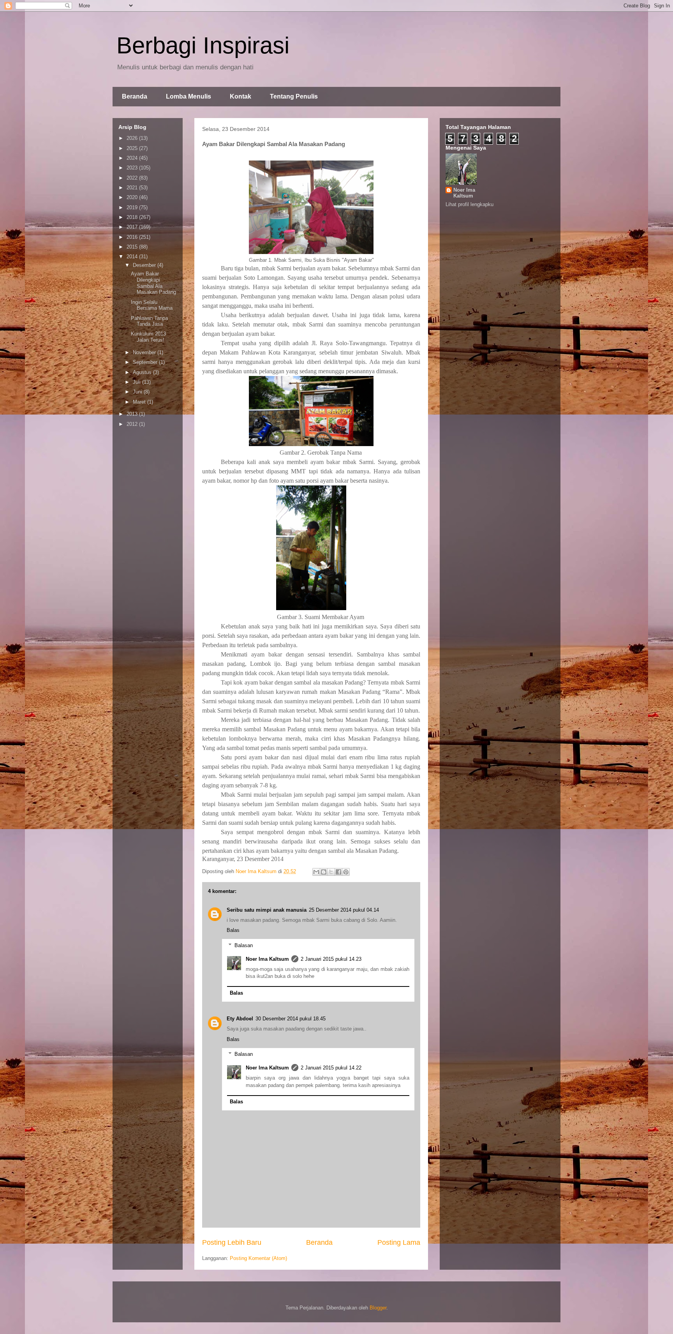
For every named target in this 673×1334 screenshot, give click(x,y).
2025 (133, 148)
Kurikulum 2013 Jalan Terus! (148, 337)
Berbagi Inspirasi (202, 45)
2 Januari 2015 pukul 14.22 (331, 1068)
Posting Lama (398, 1242)
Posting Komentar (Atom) (258, 1258)
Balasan (243, 945)
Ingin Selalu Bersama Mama (152, 305)
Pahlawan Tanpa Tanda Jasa (149, 321)
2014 (133, 256)
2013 (133, 414)
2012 (133, 424)
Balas (233, 930)
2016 (133, 237)
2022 (133, 178)
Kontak (240, 96)
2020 (133, 197)
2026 (133, 138)
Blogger (378, 1308)
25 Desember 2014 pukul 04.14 (344, 910)
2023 (133, 168)
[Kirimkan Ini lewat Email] (316, 872)
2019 (133, 207)
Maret (140, 402)
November (145, 352)
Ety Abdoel (240, 1019)
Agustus (143, 372)
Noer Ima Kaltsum (267, 959)
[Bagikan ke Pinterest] (346, 872)
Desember (145, 265)
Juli (137, 382)
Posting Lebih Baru (231, 1242)
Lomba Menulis (188, 96)
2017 (133, 227)
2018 (133, 217)
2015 (133, 247)
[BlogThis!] (324, 872)
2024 (133, 158)
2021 (133, 188)
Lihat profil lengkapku (469, 204)
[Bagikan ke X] (331, 872)
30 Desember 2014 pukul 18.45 (290, 1019)
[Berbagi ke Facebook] (338, 872)
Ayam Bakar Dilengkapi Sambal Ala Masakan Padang (153, 283)
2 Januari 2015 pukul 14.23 (331, 959)
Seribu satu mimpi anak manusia (267, 910)
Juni (138, 392)
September (146, 362)
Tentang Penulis (294, 96)
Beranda (134, 96)
